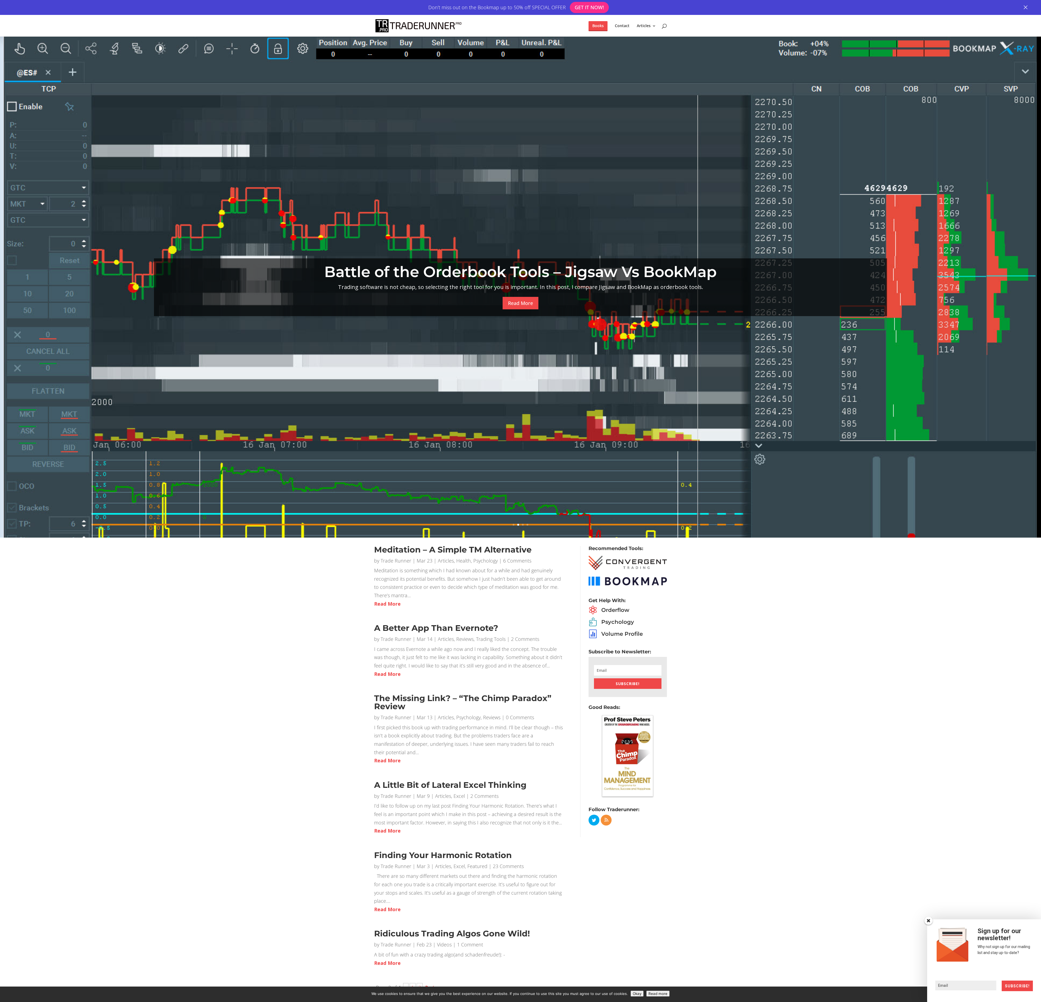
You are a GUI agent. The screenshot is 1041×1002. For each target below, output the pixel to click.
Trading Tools (491, 639)
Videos (444, 944)
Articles (644, 26)
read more (387, 603)
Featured (477, 866)
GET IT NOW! (589, 7)
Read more (657, 993)
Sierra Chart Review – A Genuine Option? (520, 272)
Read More (520, 303)
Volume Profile (622, 634)
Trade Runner (396, 560)
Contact (622, 26)
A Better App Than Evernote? (436, 628)
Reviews (465, 639)
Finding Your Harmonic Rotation (443, 855)
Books (598, 25)
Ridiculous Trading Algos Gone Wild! (452, 934)
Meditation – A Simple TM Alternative (453, 550)
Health (463, 560)
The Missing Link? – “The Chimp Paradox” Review (462, 702)
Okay (637, 993)
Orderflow (615, 610)
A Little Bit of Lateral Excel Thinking (450, 785)
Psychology (485, 560)
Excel (459, 796)
